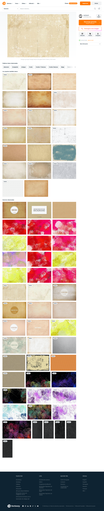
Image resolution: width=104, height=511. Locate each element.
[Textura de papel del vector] (14, 152)
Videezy (18, 484)
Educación (18, 488)
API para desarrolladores (22, 491)
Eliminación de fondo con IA (23, 496)
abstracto (6, 67)
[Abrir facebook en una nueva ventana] (23, 506)
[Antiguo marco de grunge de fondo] (39, 81)
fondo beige (71, 67)
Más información (84, 44)
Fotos (16, 3)
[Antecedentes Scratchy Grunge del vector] (64, 117)
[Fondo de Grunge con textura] (14, 135)
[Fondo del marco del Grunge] (64, 152)
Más (38, 3)
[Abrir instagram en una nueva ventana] (25, 506)
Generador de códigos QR (22, 499)
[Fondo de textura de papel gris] (64, 345)
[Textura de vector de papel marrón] (39, 210)
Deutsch (85, 486)
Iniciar (96, 3)
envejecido (15, 67)
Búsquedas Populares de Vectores (45, 487)
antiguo (23, 67)
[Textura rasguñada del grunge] (36, 188)
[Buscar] (95, 9)
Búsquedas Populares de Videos (45, 494)
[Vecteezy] (4, 3)
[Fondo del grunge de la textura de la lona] (14, 210)
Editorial (31, 3)
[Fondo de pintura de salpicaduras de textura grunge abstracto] (38, 379)
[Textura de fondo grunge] (13, 328)
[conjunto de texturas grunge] (64, 135)
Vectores (9, 3)
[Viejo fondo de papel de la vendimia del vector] (64, 170)
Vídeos (23, 3)
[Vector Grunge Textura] (64, 81)
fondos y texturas (41, 67)
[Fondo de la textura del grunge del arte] (14, 345)
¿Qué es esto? (91, 40)
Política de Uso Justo (90, 506)
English (85, 479)
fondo (30, 67)
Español (85, 482)
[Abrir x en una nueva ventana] (35, 506)
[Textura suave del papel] (64, 310)
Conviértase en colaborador (64, 487)
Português (85, 484)
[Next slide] (73, 67)
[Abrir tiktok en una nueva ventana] (32, 506)
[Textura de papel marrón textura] (64, 210)
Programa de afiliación (45, 484)
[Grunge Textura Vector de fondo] (64, 99)
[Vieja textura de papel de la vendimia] (14, 81)
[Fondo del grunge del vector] (39, 117)
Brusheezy (18, 479)
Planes (66, 3)
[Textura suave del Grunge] (14, 99)
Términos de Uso (70, 506)
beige (62, 67)
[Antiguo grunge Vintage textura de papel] (14, 292)
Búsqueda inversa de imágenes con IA (21, 493)
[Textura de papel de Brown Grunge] (64, 292)
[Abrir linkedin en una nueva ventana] (28, 506)
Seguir (98, 17)
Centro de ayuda (65, 479)
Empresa (18, 486)
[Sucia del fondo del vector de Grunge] (37, 363)
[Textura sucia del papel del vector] (38, 135)
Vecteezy (18, 482)
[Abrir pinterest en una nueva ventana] (30, 506)
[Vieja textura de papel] (39, 152)
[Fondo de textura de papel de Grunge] (14, 310)
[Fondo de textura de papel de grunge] (13, 363)
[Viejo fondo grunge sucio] (38, 328)
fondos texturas (53, 67)
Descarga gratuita (90, 22)
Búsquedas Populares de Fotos (45, 490)
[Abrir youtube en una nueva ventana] (37, 506)
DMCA (40, 482)
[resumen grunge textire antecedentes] (14, 227)
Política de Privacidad (80, 506)
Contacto (63, 482)
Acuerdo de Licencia (44, 479)
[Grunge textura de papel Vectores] (14, 117)
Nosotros (63, 484)
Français (85, 488)
